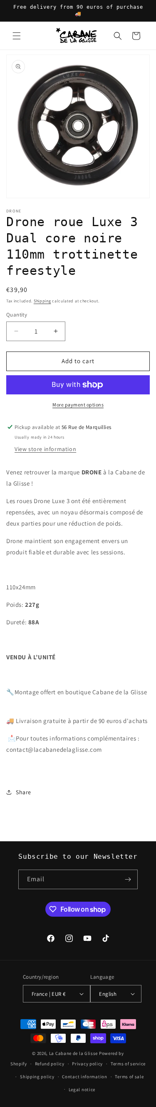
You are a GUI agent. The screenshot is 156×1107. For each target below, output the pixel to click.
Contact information (84, 1077)
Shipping (42, 301)
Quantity (16, 314)
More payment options (78, 404)
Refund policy (49, 1064)
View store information (45, 449)
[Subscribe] (128, 879)
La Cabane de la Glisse (73, 1053)
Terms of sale (129, 1077)
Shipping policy (37, 1077)
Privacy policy (87, 1064)
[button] (16, 36)
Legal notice (82, 1089)
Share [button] (23, 792)
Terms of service (128, 1064)
